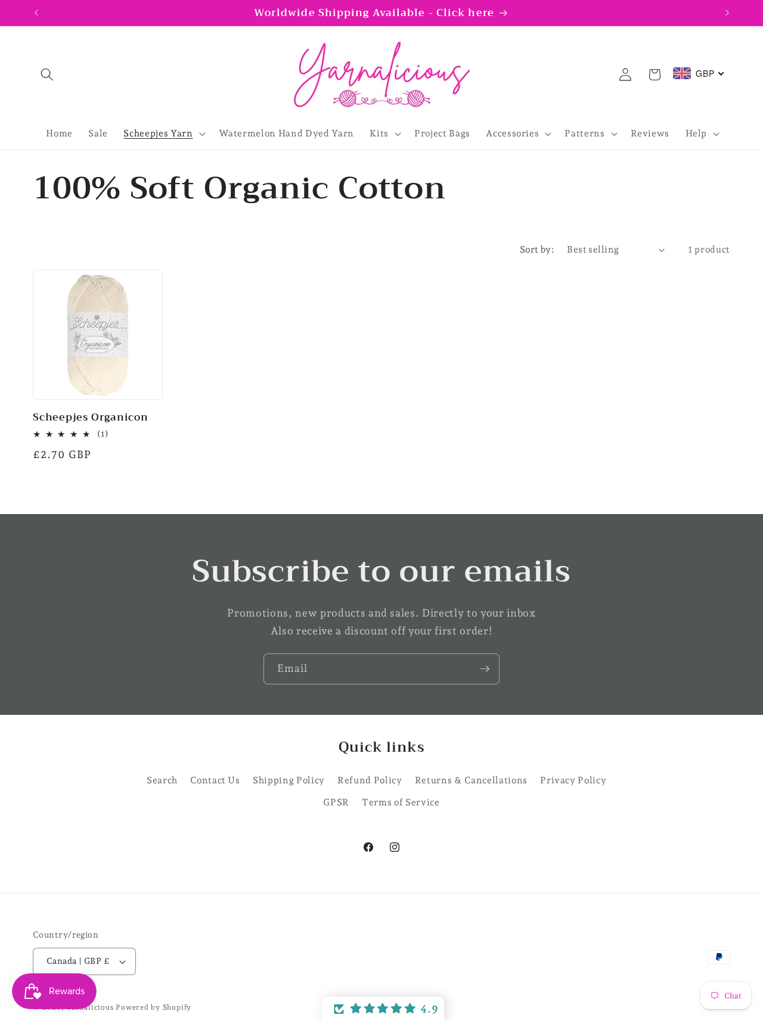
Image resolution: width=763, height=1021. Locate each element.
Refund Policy (369, 780)
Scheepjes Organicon (90, 417)
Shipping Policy (289, 780)
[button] (47, 74)
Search (162, 780)
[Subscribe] (484, 668)
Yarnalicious (89, 1007)
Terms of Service (401, 802)
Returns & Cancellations (471, 780)
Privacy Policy (573, 780)
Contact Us (215, 780)
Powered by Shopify (153, 1007)
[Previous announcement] (36, 13)
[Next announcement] (727, 13)
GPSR (336, 802)
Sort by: (537, 249)
